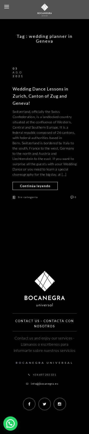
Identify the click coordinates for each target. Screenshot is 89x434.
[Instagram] (60, 404)
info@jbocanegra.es (44, 383)
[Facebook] (29, 404)
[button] (10, 423)
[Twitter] (45, 404)
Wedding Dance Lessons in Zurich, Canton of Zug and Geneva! (40, 96)
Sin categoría (28, 197)
